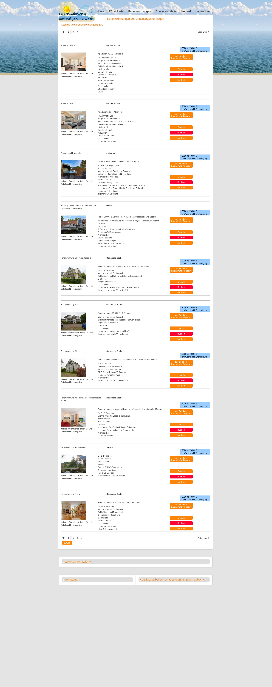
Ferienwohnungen (139, 11)
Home (100, 11)
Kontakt (186, 11)
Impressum (203, 11)
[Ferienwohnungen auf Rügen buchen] (77, 12)
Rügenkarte (116, 11)
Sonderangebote (166, 11)
